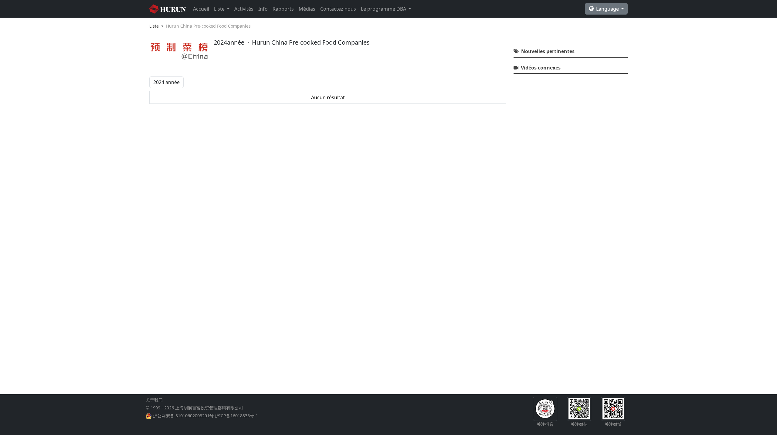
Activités (243, 8)
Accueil (201, 8)
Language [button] (608, 8)
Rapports (283, 8)
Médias (307, 8)
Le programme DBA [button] (384, 8)
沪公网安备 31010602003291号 (183, 415)
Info (263, 8)
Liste (154, 26)
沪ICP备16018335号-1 (236, 415)
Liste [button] (220, 8)
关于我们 (154, 400)
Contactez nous (338, 8)
